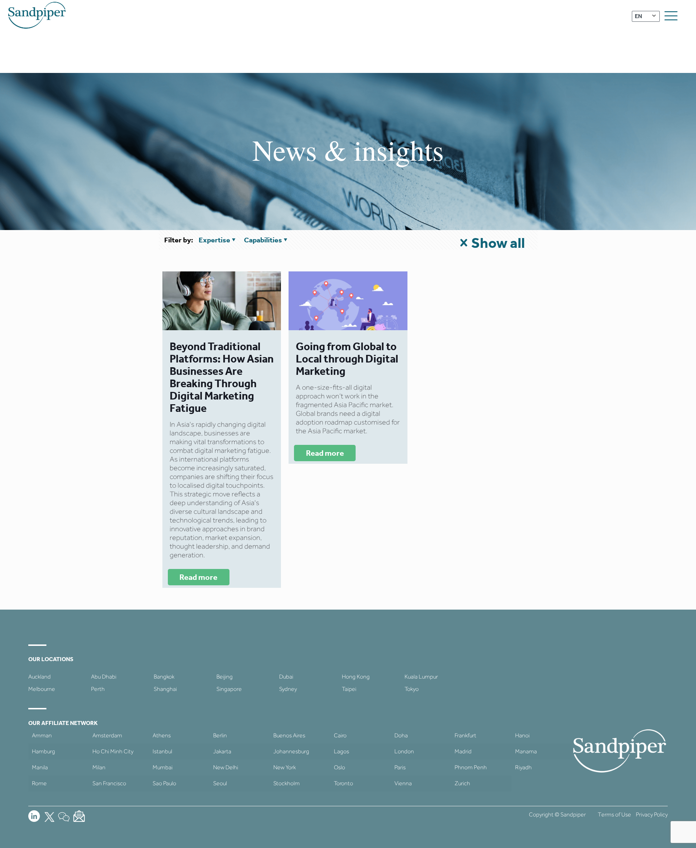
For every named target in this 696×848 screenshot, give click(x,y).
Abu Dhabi (103, 676)
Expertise (214, 239)
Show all (498, 242)
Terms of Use (614, 814)
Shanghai (165, 688)
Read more (198, 577)
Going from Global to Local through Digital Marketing (347, 359)
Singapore (229, 688)
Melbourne (41, 688)
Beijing (224, 676)
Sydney (288, 688)
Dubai (286, 676)
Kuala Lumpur (421, 676)
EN (638, 16)
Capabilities (263, 239)
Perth (98, 688)
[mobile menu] (671, 16)
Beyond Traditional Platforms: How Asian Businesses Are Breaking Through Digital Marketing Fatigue (222, 377)
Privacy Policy (652, 814)
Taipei (349, 688)
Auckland (39, 676)
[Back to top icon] (661, 833)
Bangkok (164, 676)
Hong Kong (356, 676)
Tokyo (412, 688)
